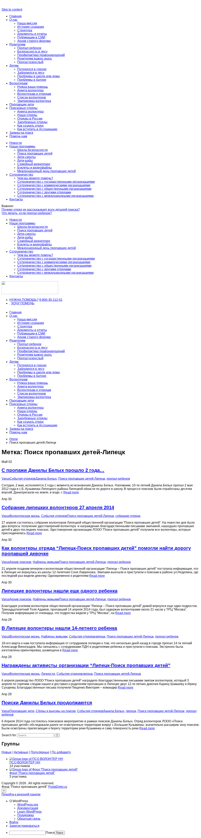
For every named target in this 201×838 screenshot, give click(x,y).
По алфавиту (61, 752)
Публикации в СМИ (31, 37)
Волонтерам (18, 83)
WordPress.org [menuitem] (27, 804)
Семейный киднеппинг (33, 164)
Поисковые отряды (23, 108)
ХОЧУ (15, 303)
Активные (21, 752)
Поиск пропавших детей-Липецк (81, 478)
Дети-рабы (25, 160)
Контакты (16, 199)
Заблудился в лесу (30, 72)
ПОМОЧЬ (27, 303)
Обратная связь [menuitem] (28, 818)
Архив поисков (20, 562)
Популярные (40, 752)
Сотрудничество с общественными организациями (54, 188)
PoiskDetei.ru (57, 786)
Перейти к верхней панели (21, 794)
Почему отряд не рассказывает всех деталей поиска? (41, 209)
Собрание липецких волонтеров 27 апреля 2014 (58, 507)
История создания (30, 26)
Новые (7, 752)
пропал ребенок (118, 478)
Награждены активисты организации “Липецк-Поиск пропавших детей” (86, 665)
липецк (100, 636)
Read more (71, 492)
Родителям (17, 44)
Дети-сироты (26, 157)
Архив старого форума (34, 41)
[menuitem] (104, 801)
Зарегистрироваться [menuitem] (24, 825)
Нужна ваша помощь (32, 86)
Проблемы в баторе (31, 79)
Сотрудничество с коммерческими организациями (53, 185)
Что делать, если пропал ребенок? (27, 213)
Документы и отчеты (32, 33)
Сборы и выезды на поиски (56, 711)
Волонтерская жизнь (25, 516)
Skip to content (12, 9)
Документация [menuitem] (27, 808)
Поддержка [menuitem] (25, 815)
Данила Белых (46, 478)
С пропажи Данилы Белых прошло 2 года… (53, 470)
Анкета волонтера (30, 90)
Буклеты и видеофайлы (34, 167)
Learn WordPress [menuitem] (29, 811)
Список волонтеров (31, 97)
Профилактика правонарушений (41, 55)
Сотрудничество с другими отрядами (44, 192)
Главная (15, 16)
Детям (13, 65)
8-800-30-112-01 (50, 299)
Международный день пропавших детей (46, 171)
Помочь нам (18, 136)
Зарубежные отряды (32, 122)
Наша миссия (27, 23)
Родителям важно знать (34, 58)
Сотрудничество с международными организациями (55, 195)
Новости (15, 143)
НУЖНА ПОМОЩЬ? (23, 299)
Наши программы (22, 146)
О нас (13, 19)
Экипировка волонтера (34, 101)
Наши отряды (27, 115)
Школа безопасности (32, 150)
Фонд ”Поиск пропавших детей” (32, 773)
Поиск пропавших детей (34, 153)
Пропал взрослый (30, 62)
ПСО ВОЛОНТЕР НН (24, 762)
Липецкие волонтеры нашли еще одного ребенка (59, 590)
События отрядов (23, 478)
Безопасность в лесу (32, 51)
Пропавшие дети (21, 104)
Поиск (50, 832)
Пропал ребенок (29, 48)
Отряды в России (29, 118)
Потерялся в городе (32, 69)
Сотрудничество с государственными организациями (56, 181)
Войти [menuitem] (13, 822)
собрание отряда (127, 516)
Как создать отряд (30, 125)
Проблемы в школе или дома (38, 76)
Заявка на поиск (21, 132)
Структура (24, 30)
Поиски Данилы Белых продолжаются (47, 702)
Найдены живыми (46, 562)
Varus (6, 478)
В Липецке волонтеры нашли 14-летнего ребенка (59, 628)
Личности (48, 673)
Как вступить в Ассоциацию (37, 129)
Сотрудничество (21, 174)
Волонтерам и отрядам (34, 94)
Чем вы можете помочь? (35, 178)
